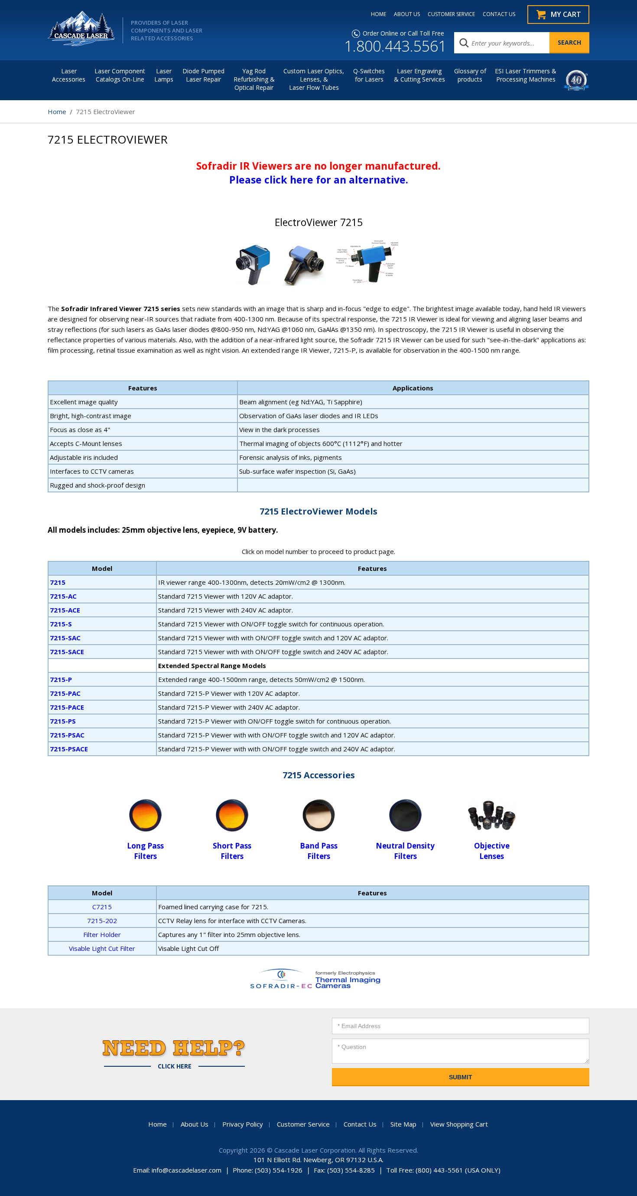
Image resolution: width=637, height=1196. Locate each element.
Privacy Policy (242, 1124)
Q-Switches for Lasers (369, 75)
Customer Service (303, 1124)
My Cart (566, 14)
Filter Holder (102, 934)
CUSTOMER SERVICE (451, 14)
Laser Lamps (163, 75)
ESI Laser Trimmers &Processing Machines (525, 75)
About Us (194, 1124)
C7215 (102, 906)
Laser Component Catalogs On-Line (119, 75)
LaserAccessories (68, 75)
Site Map (403, 1124)
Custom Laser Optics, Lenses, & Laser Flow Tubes (313, 79)
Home (57, 111)
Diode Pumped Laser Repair (203, 75)
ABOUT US (407, 14)
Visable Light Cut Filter (102, 948)
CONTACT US (499, 14)
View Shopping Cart (459, 1124)
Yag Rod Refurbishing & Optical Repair (254, 79)
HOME (378, 14)
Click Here (175, 1066)
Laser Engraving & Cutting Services (419, 75)
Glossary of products (470, 75)
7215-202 (102, 920)
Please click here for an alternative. (318, 180)
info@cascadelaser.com (186, 1170)
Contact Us (360, 1124)
